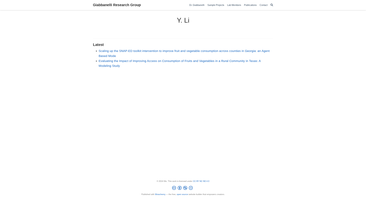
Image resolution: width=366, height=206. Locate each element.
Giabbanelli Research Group (117, 5)
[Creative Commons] (183, 188)
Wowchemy (160, 194)
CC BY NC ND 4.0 (201, 181)
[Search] (271, 5)
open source (182, 194)
